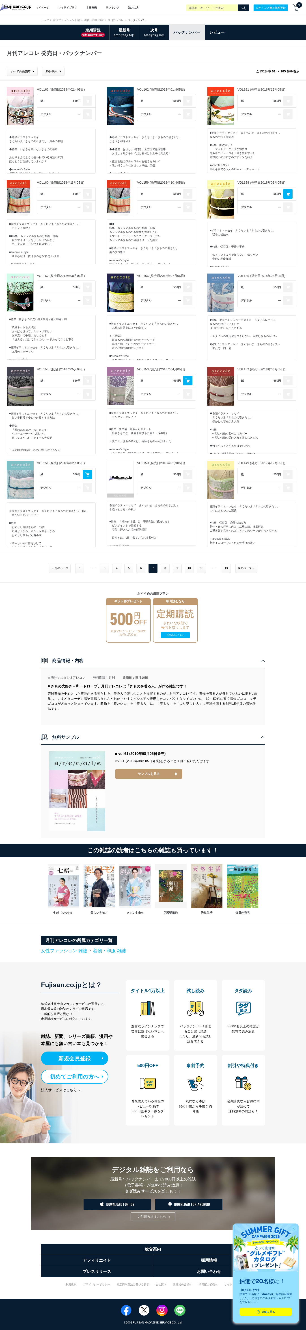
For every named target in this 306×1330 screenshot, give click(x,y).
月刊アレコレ (116, 20)
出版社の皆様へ (182, 1284)
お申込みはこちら (175, 635)
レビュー (217, 32)
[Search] (243, 7)
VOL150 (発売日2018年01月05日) (161, 463)
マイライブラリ (67, 7)
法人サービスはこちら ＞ (61, 1090)
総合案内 (153, 1249)
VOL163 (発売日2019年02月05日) (61, 89)
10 (189, 568)
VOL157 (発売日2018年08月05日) (61, 276)
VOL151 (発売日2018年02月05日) (61, 463)
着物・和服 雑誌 (94, 20)
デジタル (46, 114)
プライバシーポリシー (96, 1284)
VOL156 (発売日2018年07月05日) (161, 276)
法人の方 (133, 7)
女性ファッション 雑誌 (66, 20)
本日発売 (91, 7)
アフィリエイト (97, 1260)
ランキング (112, 7)
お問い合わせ (209, 1271)
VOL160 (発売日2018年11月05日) (60, 182)
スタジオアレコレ (72, 677)
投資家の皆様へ (208, 1284)
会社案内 (161, 1284)
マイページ (42, 7)
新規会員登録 (74, 1058)
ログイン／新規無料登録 (271, 7)
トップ (45, 20)
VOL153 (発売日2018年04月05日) (161, 369)
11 (201, 568)
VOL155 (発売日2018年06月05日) (261, 276)
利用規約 (71, 1284)
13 (226, 568)
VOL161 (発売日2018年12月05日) (261, 89)
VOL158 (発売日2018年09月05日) (261, 182)
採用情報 (209, 1260)
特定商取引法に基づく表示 (133, 1284)
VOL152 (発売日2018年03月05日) (261, 369)
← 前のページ (59, 568)
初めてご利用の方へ (74, 1077)
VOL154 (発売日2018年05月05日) (61, 369)
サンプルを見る (149, 774)
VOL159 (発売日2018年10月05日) (161, 182)
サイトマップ (232, 1284)
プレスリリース (97, 1271)
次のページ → (246, 568)
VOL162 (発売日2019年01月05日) (161, 89)
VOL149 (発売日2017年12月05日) (261, 463)
